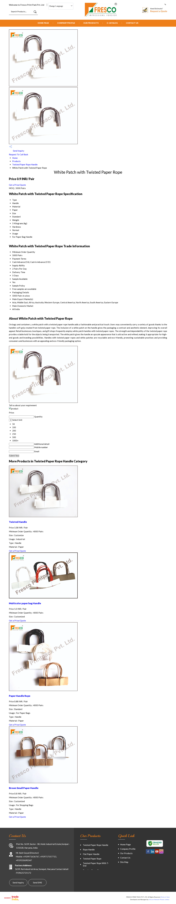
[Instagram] (161, 853)
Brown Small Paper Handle (23, 788)
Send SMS (37, 882)
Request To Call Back (18, 154)
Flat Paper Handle (91, 854)
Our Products (91, 23)
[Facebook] (148, 853)
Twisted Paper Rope (92, 858)
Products (16, 161)
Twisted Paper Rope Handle (25, 164)
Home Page (43, 23)
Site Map (124, 862)
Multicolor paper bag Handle (25, 603)
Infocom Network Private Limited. (159, 899)
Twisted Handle (18, 521)
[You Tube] (157, 853)
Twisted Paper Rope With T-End (96, 864)
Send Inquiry (18, 150)
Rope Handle (89, 849)
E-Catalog (112, 23)
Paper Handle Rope (19, 695)
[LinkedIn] (152, 853)
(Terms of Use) (165, 897)
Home (15, 158)
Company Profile (66, 23)
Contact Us (132, 23)
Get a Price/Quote (17, 185)
